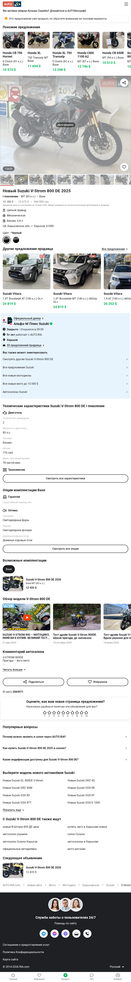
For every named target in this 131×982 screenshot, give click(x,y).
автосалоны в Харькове (83, 841)
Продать (65, 979)
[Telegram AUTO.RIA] (44, 934)
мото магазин (76, 849)
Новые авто (34, 885)
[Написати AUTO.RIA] (76, 934)
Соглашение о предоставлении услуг (26, 944)
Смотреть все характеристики (65, 478)
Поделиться (36, 682)
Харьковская (90, 885)
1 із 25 (8, 168)
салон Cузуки (76, 834)
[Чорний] (16, 240)
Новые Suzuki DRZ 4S (81, 780)
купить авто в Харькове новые (87, 826)
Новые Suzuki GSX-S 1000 (84, 802)
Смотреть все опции (65, 548)
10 (86, 716)
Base (9, 569)
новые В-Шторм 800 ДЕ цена (21, 826)
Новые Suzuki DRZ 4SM (17, 787)
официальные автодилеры (20, 849)
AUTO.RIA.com (11, 885)
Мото (52, 885)
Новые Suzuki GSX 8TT (17, 802)
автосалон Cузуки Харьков (20, 841)
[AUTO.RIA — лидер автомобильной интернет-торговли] (12, 4)
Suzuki (110, 885)
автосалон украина (15, 834)
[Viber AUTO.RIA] (65, 934)
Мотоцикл (69, 885)
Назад (10, 82)
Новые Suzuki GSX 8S (16, 795)
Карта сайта (10, 959)
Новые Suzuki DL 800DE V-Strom (23, 780)
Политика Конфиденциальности (23, 952)
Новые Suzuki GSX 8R (81, 787)
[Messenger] (54, 934)
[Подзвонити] (87, 934)
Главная (13, 979)
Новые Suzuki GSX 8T (81, 795)
